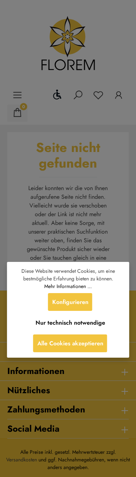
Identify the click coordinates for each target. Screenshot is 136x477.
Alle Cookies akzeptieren (70, 343)
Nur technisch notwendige (70, 322)
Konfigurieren (70, 302)
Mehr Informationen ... (68, 286)
